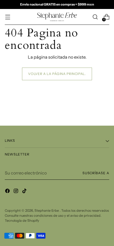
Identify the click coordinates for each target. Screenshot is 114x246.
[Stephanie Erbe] (57, 17)
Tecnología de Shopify (22, 221)
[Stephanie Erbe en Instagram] (16, 191)
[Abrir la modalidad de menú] (7, 17)
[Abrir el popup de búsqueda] (95, 17)
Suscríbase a (95, 173)
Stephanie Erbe (47, 210)
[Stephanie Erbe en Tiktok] (25, 191)
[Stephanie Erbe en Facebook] (8, 191)
